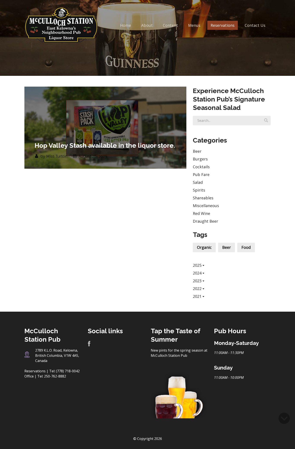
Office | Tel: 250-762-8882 (45, 376)
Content (170, 25)
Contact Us (255, 25)
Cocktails (201, 166)
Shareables (203, 197)
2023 (197, 280)
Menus (194, 25)
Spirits (199, 190)
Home (125, 25)
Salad (198, 182)
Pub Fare (201, 174)
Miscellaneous (206, 205)
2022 (197, 288)
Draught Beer (205, 221)
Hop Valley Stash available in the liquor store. (105, 145)
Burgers (200, 159)
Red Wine (201, 213)
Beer (197, 151)
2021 (197, 296)
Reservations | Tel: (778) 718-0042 (52, 371)
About (147, 25)
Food (246, 247)
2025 (197, 265)
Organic (204, 247)
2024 (197, 273)
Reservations (223, 25)
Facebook (89, 344)
